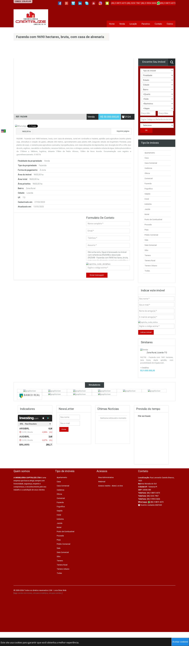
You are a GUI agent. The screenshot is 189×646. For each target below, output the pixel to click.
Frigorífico (149, 189)
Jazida (147, 209)
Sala (146, 240)
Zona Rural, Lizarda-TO (157, 352)
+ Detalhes (144, 368)
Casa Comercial (151, 163)
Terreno (148, 255)
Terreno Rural (150, 260)
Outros (170, 24)
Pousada (148, 225)
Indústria (148, 204)
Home (112, 24)
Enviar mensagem (97, 275)
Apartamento (150, 153)
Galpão (147, 194)
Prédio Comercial (151, 235)
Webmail (101, 482)
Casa (147, 158)
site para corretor (55, 593)
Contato (158, 24)
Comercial (149, 178)
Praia (146, 230)
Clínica (147, 173)
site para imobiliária (40, 593)
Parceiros (146, 24)
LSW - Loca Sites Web (57, 590)
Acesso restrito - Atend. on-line (110, 486)
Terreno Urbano (151, 266)
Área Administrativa (106, 477)
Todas (147, 271)
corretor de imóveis (25, 593)
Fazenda (148, 184)
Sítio (146, 250)
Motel (147, 214)
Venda (122, 24)
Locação (133, 24)
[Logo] (31, 18)
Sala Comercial (151, 245)
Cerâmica (148, 168)
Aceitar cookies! (180, 642)
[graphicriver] (29, 391)
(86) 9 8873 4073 (157, 502)
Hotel (147, 199)
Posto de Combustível (153, 219)
